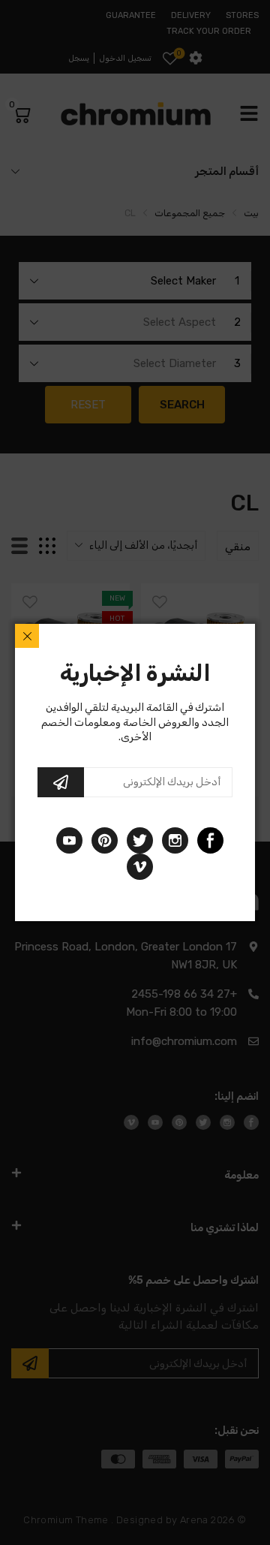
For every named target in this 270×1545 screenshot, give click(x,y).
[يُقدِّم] (61, 782)
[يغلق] (27, 636)
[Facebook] (210, 840)
